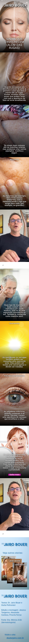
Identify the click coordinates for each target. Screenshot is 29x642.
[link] (14, 475)
